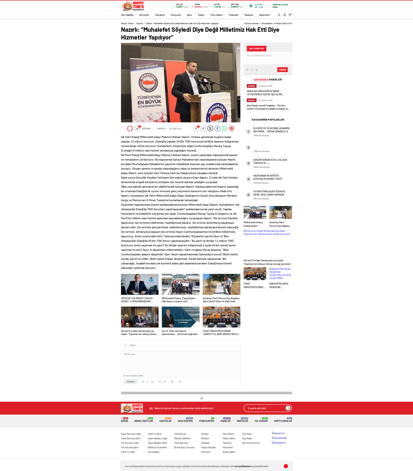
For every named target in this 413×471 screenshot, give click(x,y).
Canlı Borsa (180, 433)
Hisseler (226, 419)
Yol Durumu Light (130, 442)
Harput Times (127, 23)
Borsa (124, 419)
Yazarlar (248, 14)
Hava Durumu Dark (131, 438)
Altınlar (205, 433)
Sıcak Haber (229, 451)
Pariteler (242, 419)
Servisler (144, 14)
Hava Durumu (185, 419)
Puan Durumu (206, 419)
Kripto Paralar (283, 419)
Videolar (233, 14)
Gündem (160, 14)
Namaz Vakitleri (143, 419)
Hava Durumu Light (131, 433)
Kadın (201, 14)
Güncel (139, 23)
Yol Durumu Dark (129, 447)
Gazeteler (264, 14)
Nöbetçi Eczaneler (157, 447)
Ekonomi (176, 14)
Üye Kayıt (247, 438)
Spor (189, 14)
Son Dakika (127, 14)
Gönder (131, 381)
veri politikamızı (242, 466)
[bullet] (164, 381)
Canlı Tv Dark (154, 433)
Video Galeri (229, 438)
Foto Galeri (217, 14)
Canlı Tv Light (128, 451)
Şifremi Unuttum (251, 442)
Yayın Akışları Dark (157, 442)
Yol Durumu (261, 419)
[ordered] (160, 381)
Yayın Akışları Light (157, 438)
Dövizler (205, 438)
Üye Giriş (246, 433)
